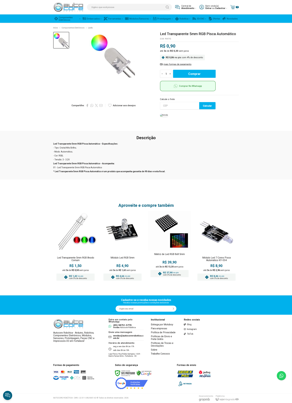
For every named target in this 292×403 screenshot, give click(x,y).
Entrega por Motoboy (162, 324)
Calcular (207, 105)
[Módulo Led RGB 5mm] (122, 246)
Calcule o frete (167, 99)
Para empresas (159, 328)
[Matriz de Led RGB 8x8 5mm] (169, 246)
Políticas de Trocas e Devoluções (162, 344)
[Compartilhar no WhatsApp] (91, 105)
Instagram (191, 329)
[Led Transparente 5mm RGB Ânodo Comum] (75, 246)
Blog (189, 324)
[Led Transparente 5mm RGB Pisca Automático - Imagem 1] (61, 40)
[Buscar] (167, 7)
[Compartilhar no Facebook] (87, 105)
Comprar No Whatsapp (190, 86)
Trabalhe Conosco (160, 353)
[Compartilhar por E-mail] (101, 105)
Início (55, 28)
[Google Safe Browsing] (144, 373)
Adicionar (81, 263)
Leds (90, 28)
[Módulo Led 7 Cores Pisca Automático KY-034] (216, 246)
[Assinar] (173, 309)
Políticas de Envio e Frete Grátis (161, 338)
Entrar (208, 8)
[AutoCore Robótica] (68, 7)
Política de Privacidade (163, 332)
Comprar (194, 74)
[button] (61, 40)
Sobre (154, 349)
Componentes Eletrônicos (73, 28)
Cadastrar (220, 8)
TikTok (189, 334)
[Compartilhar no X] (96, 105)
